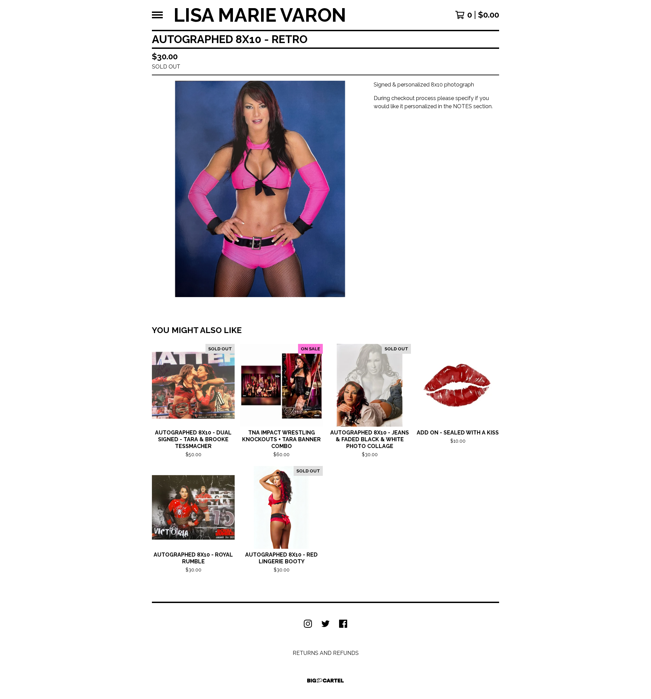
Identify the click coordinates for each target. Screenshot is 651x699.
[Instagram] (308, 624)
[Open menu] (157, 15)
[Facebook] (343, 624)
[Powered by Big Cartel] (325, 680)
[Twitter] (325, 624)
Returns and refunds (326, 653)
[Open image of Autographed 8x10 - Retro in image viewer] (260, 189)
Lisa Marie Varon (260, 14)
